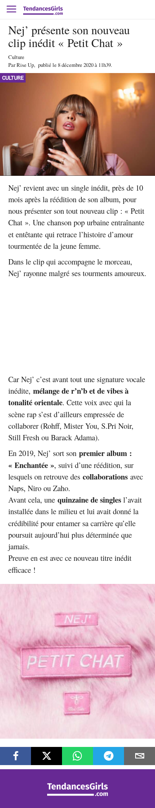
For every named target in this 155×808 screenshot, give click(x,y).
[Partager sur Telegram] (108, 756)
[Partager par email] (139, 756)
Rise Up (25, 65)
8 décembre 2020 (75, 65)
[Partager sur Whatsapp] (77, 756)
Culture (16, 57)
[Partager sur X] (46, 756)
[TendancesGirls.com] (77, 794)
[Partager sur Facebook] (15, 756)
